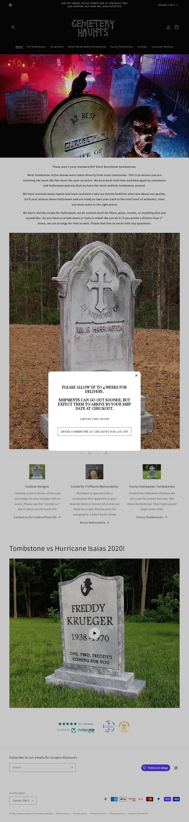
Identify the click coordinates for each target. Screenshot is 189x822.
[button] (94, 431)
